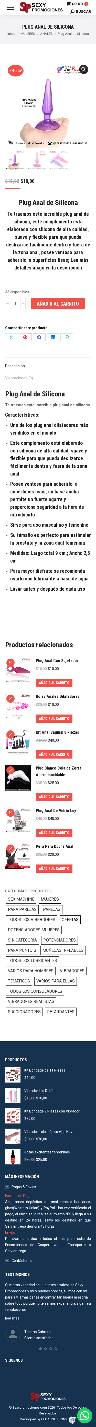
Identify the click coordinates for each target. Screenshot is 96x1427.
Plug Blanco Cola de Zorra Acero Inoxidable (58, 771)
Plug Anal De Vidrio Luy (56, 810)
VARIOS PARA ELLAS (55, 981)
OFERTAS (70, 919)
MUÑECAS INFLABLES (62, 950)
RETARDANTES (60, 1011)
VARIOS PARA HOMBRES (31, 970)
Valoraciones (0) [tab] (19, 378)
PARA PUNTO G (22, 950)
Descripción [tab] (15, 366)
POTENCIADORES (59, 940)
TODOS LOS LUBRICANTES (32, 960)
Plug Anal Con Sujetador (57, 660)
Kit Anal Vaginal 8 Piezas (57, 732)
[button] (83, 69)
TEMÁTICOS (19, 981)
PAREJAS (51, 909)
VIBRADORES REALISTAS (31, 1001)
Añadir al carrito (58, 304)
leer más (12, 1318)
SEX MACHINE (21, 899)
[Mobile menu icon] (10, 7)
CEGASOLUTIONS (54, 1419)
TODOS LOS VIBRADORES (31, 919)
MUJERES (50, 899)
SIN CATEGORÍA (22, 940)
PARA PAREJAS (22, 909)
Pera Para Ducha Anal (54, 846)
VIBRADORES (72, 970)
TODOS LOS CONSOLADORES (35, 991)
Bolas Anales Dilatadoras (58, 696)
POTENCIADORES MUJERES (34, 929)
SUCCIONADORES (24, 1011)
